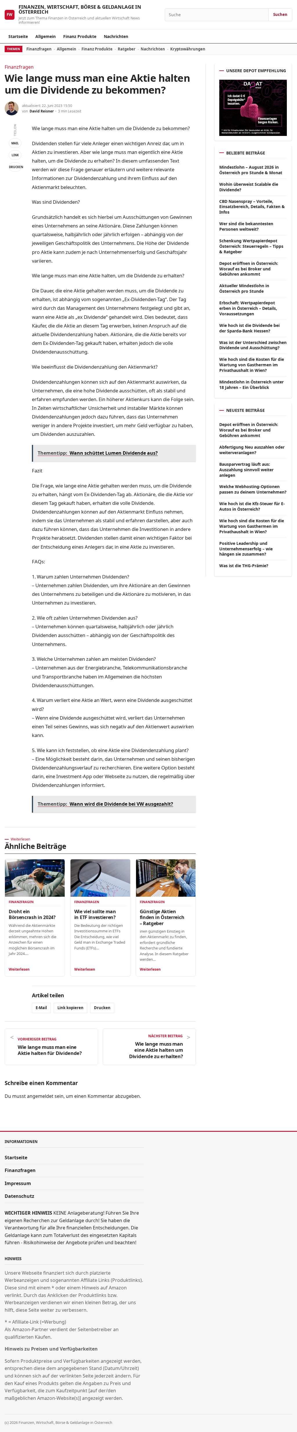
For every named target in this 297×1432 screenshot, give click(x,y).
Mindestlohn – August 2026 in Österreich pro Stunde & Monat (250, 169)
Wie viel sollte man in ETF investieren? (95, 914)
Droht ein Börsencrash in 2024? (32, 914)
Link (15, 155)
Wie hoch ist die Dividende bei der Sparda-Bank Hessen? (249, 328)
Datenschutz (19, 1196)
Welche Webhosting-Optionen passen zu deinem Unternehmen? (253, 489)
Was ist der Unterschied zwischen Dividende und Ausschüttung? (253, 345)
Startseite (18, 36)
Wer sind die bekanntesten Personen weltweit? (246, 226)
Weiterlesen (19, 969)
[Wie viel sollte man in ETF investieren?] (100, 878)
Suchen (280, 14)
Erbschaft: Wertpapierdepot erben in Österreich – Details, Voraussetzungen (248, 308)
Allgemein (45, 36)
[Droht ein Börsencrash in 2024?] (35, 878)
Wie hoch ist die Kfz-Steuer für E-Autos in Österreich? (252, 506)
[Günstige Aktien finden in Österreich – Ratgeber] (166, 878)
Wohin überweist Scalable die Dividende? (248, 186)
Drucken (15, 167)
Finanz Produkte (79, 36)
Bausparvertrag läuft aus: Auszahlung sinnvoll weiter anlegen (246, 469)
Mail (15, 143)
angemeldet (40, 1096)
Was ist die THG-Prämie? (243, 565)
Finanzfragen (39, 49)
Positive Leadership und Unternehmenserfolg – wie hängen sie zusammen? (246, 549)
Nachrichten (116, 36)
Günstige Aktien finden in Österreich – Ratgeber (162, 917)
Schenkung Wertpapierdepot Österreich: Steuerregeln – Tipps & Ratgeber (251, 246)
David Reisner (42, 111)
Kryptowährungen (187, 49)
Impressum (18, 1183)
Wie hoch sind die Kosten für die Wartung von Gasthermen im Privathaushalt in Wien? (251, 364)
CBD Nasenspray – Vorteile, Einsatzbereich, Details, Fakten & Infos (252, 207)
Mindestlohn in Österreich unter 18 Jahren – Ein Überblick (251, 384)
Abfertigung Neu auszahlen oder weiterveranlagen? (252, 449)
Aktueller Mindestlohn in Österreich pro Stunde (244, 288)
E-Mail (41, 1007)
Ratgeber (126, 49)
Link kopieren (70, 1007)
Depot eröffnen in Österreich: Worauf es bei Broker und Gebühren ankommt (248, 269)
